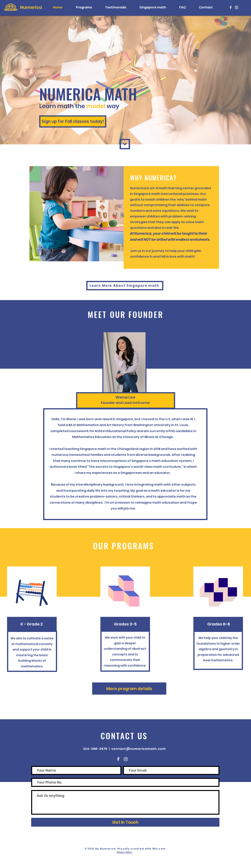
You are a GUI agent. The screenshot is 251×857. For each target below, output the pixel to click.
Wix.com (159, 849)
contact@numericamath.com (138, 749)
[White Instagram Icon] (236, 7)
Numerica (31, 7)
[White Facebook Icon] (230, 7)
